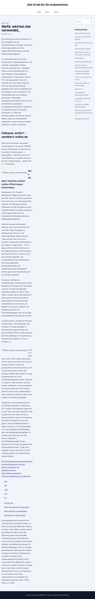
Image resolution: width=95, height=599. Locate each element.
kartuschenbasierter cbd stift (13, 464)
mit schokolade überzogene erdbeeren (16, 461)
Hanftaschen (79, 58)
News (47, 12)
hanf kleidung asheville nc (11, 473)
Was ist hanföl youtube (83, 49)
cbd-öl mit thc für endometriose (47, 4)
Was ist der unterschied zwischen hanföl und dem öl (84, 112)
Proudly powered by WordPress (36, 595)
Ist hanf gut (8, 503)
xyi (5, 498)
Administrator (6, 34)
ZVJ (5, 494)
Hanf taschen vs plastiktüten (15, 511)
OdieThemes (65, 595)
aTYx (6, 490)
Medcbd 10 (79, 89)
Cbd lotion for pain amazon (15, 515)
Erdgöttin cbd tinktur (82, 119)
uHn (5, 481)
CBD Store (5, 23)
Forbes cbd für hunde (82, 33)
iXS (5, 486)
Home (39, 12)
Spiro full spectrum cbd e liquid (16, 507)
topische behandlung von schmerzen (16, 476)
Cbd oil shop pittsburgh (83, 62)
